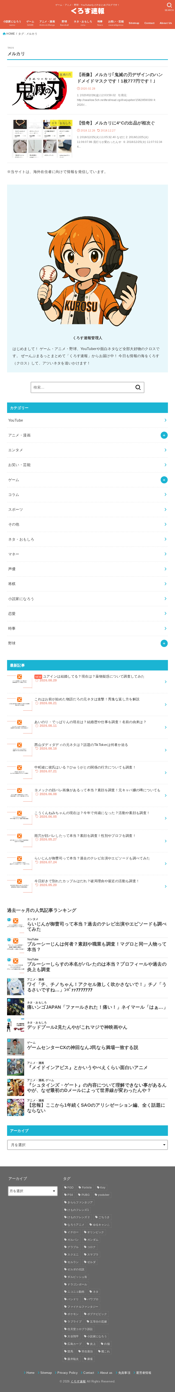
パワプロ (92, 1299)
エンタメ (15, 450)
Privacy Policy (67, 1372)
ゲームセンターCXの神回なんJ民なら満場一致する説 (82, 1047)
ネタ (96, 1291)
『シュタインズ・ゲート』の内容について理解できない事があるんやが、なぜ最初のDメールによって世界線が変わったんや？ (97, 1088)
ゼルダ (91, 1262)
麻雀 (90, 1359)
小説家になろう (21, 599)
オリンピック (95, 1232)
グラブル (73, 1247)
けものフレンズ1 (78, 1210)
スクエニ (73, 1254)
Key (102, 1187)
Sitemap (134, 23)
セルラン (73, 1262)
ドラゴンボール (77, 1284)
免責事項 (124, 1372)
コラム (13, 494)
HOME (10, 33)
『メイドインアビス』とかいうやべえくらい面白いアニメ (87, 1067)
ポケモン (73, 1314)
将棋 (12, 584)
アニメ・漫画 (19, 435)
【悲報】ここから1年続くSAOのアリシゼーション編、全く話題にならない (96, 1108)
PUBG (86, 1194)
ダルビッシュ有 (77, 1277)
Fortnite (87, 1187)
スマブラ (92, 1254)
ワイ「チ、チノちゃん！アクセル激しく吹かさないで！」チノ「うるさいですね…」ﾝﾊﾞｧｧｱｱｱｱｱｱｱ (97, 987)
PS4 (70, 1194)
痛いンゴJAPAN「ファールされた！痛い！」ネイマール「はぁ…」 (97, 1007)
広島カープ (74, 1344)
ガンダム (92, 1239)
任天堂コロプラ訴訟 (80, 1329)
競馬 (70, 1351)
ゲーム (13, 480)
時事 (12, 628)
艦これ (105, 1351)
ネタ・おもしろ (21, 539)
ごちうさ (104, 1217)
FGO (70, 1187)
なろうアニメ (75, 1224)
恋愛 (12, 613)
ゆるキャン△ (101, 1224)
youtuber (103, 1194)
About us (106, 1372)
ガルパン (73, 1239)
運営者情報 (143, 1372)
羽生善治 (87, 1351)
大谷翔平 (73, 1336)
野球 (12, 643)
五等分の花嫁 (98, 1321)
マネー (13, 554)
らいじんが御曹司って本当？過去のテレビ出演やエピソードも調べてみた (97, 926)
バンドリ (73, 1299)
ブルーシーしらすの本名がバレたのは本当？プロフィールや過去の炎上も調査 (97, 967)
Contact (149, 23)
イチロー (73, 1232)
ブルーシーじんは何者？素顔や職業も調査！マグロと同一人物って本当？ (97, 946)
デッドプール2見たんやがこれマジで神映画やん (77, 1027)
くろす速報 (78, 1381)
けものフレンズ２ (78, 1217)
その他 (13, 524)
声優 (12, 569)
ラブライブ (74, 1321)
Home (30, 1372)
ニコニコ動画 (75, 1291)
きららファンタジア (80, 1202)
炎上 (93, 1344)
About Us (166, 23)
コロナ (91, 1247)
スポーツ (15, 509)
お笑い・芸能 (19, 465)
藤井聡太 (73, 1359)
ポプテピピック (97, 1314)
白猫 (107, 1344)
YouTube (15, 420)
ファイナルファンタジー (82, 1306)
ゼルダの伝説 (75, 1269)
